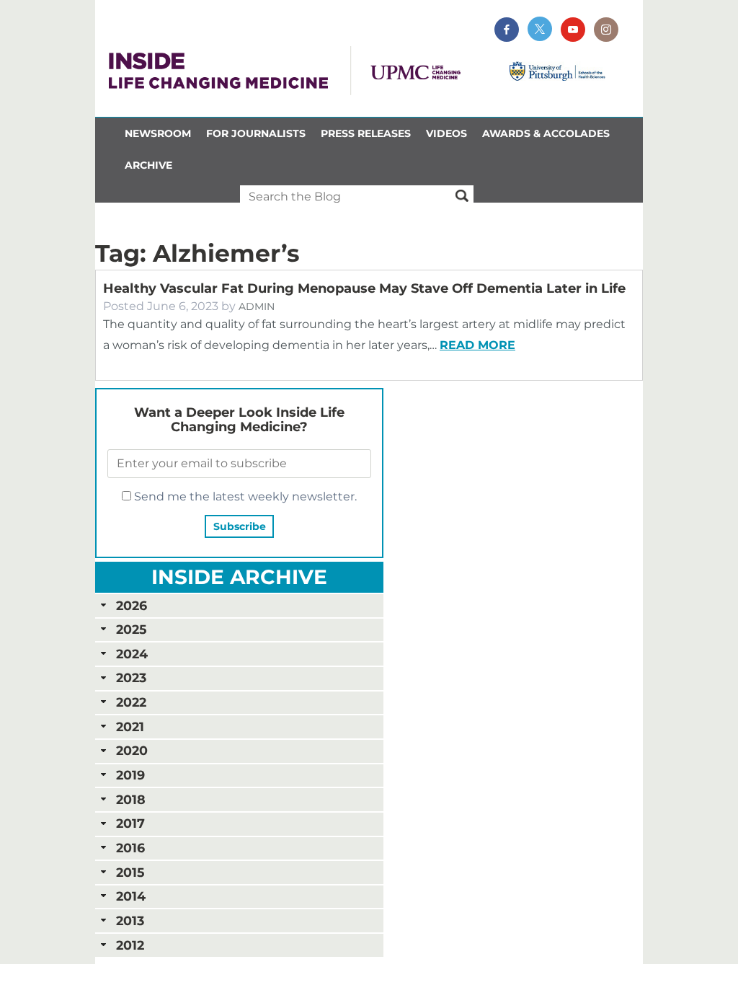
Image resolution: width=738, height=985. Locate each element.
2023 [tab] (131, 677)
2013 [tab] (130, 920)
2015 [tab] (130, 872)
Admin (257, 306)
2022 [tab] (131, 702)
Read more (477, 345)
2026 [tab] (131, 605)
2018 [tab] (131, 799)
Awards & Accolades (546, 133)
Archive (148, 165)
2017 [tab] (130, 823)
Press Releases (366, 133)
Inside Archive (239, 577)
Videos (446, 133)
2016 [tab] (130, 847)
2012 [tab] (130, 945)
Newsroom (158, 133)
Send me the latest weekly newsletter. (244, 496)
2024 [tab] (132, 653)
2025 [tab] (131, 629)
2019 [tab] (130, 774)
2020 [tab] (132, 750)
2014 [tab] (131, 896)
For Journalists (256, 133)
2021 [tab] (130, 726)
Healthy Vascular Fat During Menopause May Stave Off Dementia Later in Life (364, 288)
